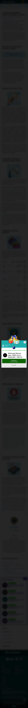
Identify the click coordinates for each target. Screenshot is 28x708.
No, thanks (14, 365)
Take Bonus (14, 361)
